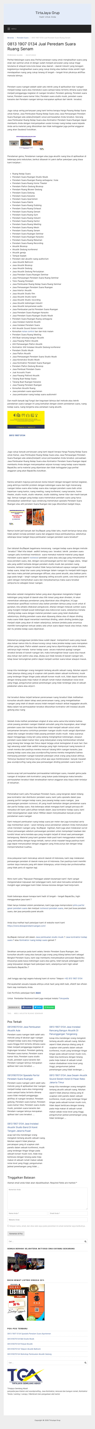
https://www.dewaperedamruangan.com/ (26, 926)
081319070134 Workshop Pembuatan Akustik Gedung (29, 1354)
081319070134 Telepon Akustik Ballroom (24, 1349)
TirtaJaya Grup (47, 13)
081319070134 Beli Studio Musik (20, 1339)
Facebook (27, 1007)
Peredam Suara (22, 38)
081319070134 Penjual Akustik (20, 1344)
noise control (28, 331)
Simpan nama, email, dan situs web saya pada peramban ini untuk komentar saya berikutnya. (47, 1226)
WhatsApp (50, 1007)
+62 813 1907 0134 (73, 978)
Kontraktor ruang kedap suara (33, 940)
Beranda (10, 38)
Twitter (38, 1007)
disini (38, 993)
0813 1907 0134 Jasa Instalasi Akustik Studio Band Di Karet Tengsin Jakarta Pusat (22, 1127)
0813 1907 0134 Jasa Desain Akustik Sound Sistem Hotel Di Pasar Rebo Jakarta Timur (68, 1079)
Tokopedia (64, 998)
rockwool (34, 557)
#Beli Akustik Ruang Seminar (28, 1013)
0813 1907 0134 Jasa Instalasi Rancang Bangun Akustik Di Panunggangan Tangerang (64, 1030)
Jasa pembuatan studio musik (50, 937)
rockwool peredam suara (51, 908)
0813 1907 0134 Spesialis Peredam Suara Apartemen (29, 1334)
